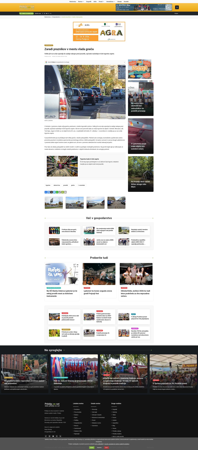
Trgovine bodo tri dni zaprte (89, 159)
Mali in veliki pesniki (118, 436)
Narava (76, 425)
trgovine (48, 185)
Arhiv (95, 1)
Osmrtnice (95, 425)
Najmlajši (76, 434)
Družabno (77, 409)
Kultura (76, 415)
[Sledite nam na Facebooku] (42, 13)
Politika (76, 420)
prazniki (65, 185)
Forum (114, 417)
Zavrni (106, 447)
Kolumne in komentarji (98, 417)
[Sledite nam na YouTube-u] (46, 13)
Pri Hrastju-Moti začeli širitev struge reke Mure (140, 184)
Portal (100, 1)
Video (114, 415)
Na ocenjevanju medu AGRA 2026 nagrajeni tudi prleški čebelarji (105, 230)
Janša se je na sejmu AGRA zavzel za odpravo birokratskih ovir (104, 242)
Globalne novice (96, 423)
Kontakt (126, 1)
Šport (75, 417)
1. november (81, 185)
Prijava (176, 13)
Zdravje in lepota (96, 415)
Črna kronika (77, 412)
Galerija (115, 412)
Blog (114, 425)
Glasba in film (78, 431)
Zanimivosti (77, 428)
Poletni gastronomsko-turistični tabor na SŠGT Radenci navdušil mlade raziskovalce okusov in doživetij (103, 318)
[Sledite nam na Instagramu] (44, 13)
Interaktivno (109, 1)
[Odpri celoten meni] (177, 7)
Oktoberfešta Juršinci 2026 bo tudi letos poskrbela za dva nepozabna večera (135, 293)
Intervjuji (94, 412)
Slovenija (94, 409)
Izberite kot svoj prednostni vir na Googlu (58, 62)
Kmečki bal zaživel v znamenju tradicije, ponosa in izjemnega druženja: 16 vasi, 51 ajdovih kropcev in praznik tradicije (123, 381)
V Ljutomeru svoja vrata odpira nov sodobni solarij (138, 146)
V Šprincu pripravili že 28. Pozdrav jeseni (170, 383)
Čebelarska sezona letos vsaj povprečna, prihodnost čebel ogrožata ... (70, 242)
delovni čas (57, 185)
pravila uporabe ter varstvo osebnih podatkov (117, 444)
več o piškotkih (99, 444)
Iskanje (119, 1)
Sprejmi (91, 447)
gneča (73, 185)
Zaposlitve (115, 423)
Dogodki (88, 1)
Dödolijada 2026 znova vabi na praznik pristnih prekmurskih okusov (70, 318)
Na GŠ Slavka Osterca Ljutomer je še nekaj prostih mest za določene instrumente (62, 293)
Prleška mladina (117, 434)
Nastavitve (99, 447)
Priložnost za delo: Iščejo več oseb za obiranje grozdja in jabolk (70, 334)
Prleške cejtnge (117, 431)
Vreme (114, 428)
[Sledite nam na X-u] (48, 13)
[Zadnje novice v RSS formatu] (50, 13)
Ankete (114, 420)
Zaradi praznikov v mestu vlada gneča (72, 17)
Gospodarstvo (56, 17)
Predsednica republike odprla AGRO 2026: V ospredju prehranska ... (138, 242)
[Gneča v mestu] (53, 202)
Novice (80, 1)
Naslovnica (73, 1)
